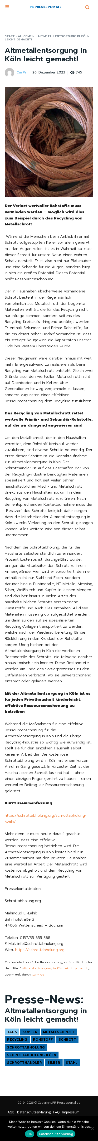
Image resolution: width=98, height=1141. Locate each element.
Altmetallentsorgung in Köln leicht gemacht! (54, 968)
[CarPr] (10, 73)
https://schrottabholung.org (39, 950)
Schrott (67, 1039)
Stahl (72, 1062)
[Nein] (92, 1128)
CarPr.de (38, 974)
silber (54, 1062)
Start (10, 36)
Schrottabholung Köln (31, 1055)
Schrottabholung (26, 1047)
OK (29, 1134)
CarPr (21, 73)
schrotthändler (24, 1062)
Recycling (17, 1039)
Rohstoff (43, 1039)
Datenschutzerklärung (56, 1134)
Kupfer (30, 1031)
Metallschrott (59, 1031)
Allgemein (26, 36)
